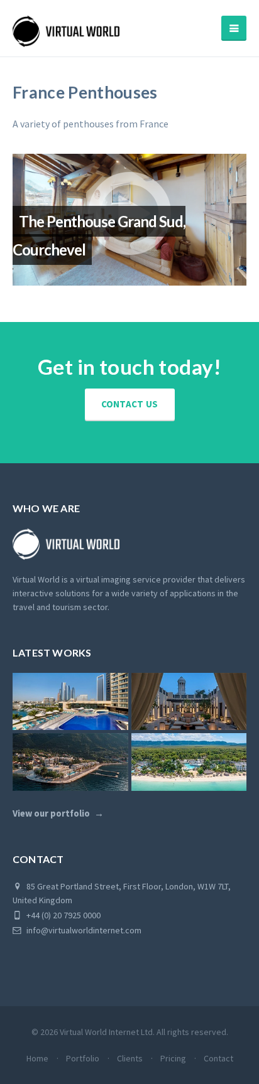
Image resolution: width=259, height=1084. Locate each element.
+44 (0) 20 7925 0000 (63, 915)
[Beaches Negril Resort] (189, 762)
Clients (130, 1058)
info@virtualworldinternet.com (83, 930)
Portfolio (82, 1058)
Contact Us (129, 404)
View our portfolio (51, 813)
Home (37, 1058)
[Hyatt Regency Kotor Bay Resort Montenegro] (70, 762)
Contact (218, 1058)
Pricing (173, 1058)
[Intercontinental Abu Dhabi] (70, 702)
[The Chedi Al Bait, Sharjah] (189, 702)
